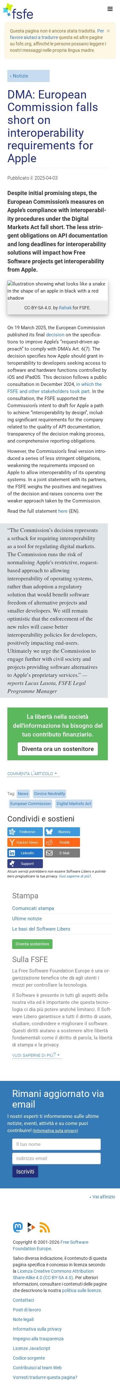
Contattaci (23, 1300)
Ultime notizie (27, 919)
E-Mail (64, 853)
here (63, 511)
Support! (27, 864)
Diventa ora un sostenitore (58, 749)
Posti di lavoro (27, 1309)
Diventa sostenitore (32, 944)
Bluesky (64, 832)
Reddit (64, 842)
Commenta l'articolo (30, 773)
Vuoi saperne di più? (34, 1054)
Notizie (20, 76)
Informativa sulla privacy (37, 1329)
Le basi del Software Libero (41, 929)
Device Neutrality (49, 793)
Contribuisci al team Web (37, 1367)
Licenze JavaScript (31, 1348)
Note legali (23, 1319)
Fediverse (27, 832)
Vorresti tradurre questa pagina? (45, 1377)
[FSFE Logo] (18, 11)
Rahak (65, 307)
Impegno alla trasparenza (38, 1338)
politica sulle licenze (81, 1290)
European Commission (30, 803)
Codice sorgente (29, 1358)
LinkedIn (27, 853)
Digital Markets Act (74, 803)
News (23, 793)
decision (55, 335)
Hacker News (27, 842)
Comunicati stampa (33, 908)
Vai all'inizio (103, 1196)
